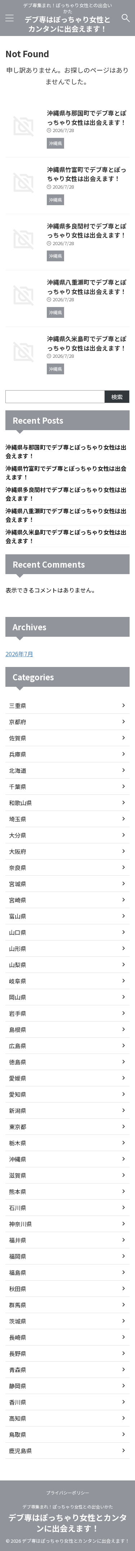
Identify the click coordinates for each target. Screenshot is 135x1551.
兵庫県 (17, 754)
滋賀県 (17, 1175)
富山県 (17, 916)
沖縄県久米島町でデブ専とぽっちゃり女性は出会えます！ (86, 343)
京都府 (17, 721)
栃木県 (17, 1143)
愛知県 (17, 1094)
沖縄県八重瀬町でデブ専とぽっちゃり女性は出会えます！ (86, 287)
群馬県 (17, 1304)
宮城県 (17, 883)
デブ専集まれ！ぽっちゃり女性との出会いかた (67, 1506)
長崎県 (17, 1337)
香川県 (17, 1402)
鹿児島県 (20, 1450)
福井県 (17, 1240)
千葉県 (17, 786)
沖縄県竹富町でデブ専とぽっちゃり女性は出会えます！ (86, 174)
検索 (117, 396)
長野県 (17, 1353)
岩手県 (17, 1013)
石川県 (17, 1207)
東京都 (17, 1126)
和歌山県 (20, 802)
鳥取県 (17, 1434)
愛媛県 (17, 1078)
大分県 (17, 835)
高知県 (17, 1418)
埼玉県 (17, 819)
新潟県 (17, 1110)
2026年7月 (19, 653)
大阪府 (17, 851)
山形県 (17, 948)
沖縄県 (17, 1159)
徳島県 (17, 1062)
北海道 (17, 770)
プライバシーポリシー (67, 1492)
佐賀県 (17, 738)
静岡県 (17, 1385)
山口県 (17, 932)
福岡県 (17, 1256)
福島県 (17, 1272)
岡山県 (17, 997)
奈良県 (17, 867)
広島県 (17, 1045)
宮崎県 (17, 900)
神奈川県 (20, 1223)
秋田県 (17, 1288)
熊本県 (17, 1191)
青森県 (17, 1369)
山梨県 (17, 964)
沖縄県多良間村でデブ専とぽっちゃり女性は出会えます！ (86, 230)
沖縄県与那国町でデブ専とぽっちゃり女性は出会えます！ (86, 117)
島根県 (17, 1029)
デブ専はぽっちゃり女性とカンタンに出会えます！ (67, 24)
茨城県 (17, 1321)
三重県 (17, 705)
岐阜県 (17, 981)
